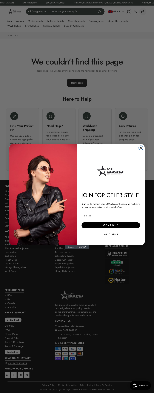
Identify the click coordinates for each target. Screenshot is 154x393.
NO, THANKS (111, 234)
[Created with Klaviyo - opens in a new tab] (77, 247)
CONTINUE (111, 225)
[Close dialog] (141, 148)
